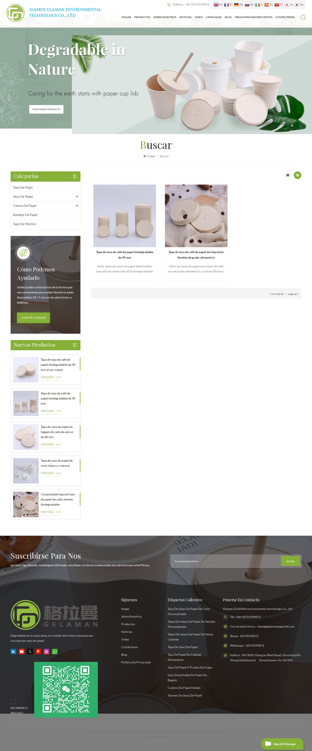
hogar (125, 609)
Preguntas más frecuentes (253, 17)
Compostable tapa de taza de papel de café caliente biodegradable (57, 499)
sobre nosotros (131, 616)
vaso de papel (23, 196)
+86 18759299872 (248, 617)
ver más (47, 377)
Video (199, 17)
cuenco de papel (25, 205)
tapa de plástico (24, 224)
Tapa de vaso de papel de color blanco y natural (57, 463)
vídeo (125, 639)
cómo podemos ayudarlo (36, 274)
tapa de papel (23, 187)
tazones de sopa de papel (185, 695)
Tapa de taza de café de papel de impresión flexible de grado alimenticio (196, 254)
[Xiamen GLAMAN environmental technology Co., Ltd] (53, 13)
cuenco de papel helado (184, 687)
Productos (142, 17)
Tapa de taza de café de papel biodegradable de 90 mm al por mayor (58, 364)
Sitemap (210, 731)
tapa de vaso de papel (183, 647)
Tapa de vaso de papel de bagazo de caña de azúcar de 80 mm (57, 432)
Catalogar (214, 17)
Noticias (185, 17)
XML (219, 731)
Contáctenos (284, 17)
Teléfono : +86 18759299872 (191, 4)
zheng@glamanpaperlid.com (276, 626)
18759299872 (249, 636)
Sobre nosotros (164, 17)
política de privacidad (136, 662)
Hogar (126, 17)
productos (128, 624)
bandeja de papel (25, 215)
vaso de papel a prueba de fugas (190, 667)
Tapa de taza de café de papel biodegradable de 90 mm (58, 398)
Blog (228, 17)
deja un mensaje (284, 744)
